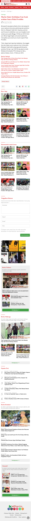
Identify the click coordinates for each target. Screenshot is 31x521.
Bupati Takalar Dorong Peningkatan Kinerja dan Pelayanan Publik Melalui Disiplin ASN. (15, 430)
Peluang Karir (23, 513)
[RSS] (22, 509)
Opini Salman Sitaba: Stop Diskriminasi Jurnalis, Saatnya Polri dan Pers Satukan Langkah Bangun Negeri (14, 69)
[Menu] (2, 4)
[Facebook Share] (17, 86)
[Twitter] (11, 509)
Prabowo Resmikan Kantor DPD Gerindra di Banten (17, 398)
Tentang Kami (18, 515)
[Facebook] (9, 509)
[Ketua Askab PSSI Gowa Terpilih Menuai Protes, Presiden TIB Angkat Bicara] (8, 129)
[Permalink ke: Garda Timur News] (2, 22)
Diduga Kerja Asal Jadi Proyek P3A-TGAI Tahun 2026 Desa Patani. (15, 435)
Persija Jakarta (5, 81)
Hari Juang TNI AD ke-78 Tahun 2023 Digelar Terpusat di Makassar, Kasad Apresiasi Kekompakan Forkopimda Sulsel (17, 373)
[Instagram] (17, 509)
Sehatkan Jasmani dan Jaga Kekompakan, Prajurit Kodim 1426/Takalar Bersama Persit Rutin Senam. (19, 304)
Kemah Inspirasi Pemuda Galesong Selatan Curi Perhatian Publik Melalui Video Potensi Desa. (14, 450)
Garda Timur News (8, 22)
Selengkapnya (15, 310)
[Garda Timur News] (11, 4)
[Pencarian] (29, 4)
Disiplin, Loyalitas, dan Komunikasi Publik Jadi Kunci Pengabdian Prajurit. (13, 456)
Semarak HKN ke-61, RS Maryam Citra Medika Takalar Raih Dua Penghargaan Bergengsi (15, 62)
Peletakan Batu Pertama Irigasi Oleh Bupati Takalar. (13, 440)
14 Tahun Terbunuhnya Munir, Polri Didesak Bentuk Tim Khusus (17, 389)
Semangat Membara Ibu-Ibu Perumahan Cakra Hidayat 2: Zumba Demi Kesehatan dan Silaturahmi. (14, 76)
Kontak (11, 515)
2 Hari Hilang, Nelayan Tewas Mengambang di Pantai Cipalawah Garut (17, 384)
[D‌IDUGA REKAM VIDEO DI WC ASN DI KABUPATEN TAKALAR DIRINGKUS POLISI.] (15, 280)
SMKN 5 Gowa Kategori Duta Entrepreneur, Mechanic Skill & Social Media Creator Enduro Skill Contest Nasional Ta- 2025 (20, 475)
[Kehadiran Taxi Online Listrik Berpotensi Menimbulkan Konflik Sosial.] (6, 483)
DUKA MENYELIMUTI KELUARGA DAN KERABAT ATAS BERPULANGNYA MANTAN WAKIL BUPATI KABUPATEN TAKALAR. (19, 297)
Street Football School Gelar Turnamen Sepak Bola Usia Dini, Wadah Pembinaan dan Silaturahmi (15, 66)
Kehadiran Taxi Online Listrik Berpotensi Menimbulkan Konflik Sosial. (18, 482)
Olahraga (3, 14)
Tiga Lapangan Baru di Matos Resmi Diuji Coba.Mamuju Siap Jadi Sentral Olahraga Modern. (14, 59)
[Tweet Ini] (20, 86)
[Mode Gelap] (26, 4)
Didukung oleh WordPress (11, 517)
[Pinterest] (14, 509)
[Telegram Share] (26, 86)
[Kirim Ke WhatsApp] (29, 86)
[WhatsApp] (20, 509)
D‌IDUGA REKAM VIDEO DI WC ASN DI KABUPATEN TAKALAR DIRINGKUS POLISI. (15, 291)
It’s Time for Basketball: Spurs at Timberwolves (15, 394)
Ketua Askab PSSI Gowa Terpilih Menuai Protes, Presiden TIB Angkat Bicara (15, 73)
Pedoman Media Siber (9, 513)
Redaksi (17, 513)
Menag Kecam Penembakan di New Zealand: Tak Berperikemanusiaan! (16, 378)
